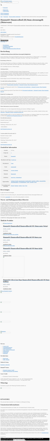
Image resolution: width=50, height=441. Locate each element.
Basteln (12, 185)
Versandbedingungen (19, 36)
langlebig (33, 181)
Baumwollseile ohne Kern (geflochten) (34, 25)
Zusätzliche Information (8, 46)
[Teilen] (2, 436)
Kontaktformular (45, 432)
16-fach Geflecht (14, 170)
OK (14, 439)
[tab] (26, 45)
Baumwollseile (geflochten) (15, 16)
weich (35, 182)
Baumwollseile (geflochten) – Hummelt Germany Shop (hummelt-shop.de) (22, 84)
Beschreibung (6, 45)
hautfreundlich (28, 181)
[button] (3, 32)
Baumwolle (13, 174)
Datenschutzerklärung (20, 439)
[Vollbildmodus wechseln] (3, 436)
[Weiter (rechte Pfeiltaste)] (2, 437)
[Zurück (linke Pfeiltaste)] (1, 437)
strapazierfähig (43, 181)
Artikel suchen (4, 2)
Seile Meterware (46, 25)
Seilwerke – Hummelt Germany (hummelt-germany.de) (12, 112)
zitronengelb (13, 166)
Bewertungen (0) (6, 47)
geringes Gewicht (14, 181)
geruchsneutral (22, 181)
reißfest (37, 181)
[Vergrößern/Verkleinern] (4, 436)
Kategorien (6, 16)
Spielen (20, 185)
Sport (23, 185)
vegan (28, 182)
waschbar (32, 182)
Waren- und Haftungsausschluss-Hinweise (12, 48)
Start (1, 16)
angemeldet (7, 197)
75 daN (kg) (13, 159)
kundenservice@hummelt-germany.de (14, 115)
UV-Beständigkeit (22, 182)
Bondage (16, 185)
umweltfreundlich (14, 182)
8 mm (12, 163)
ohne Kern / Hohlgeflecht (16, 177)
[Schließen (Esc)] (1, 436)
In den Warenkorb (4, 40)
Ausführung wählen (7, 233)
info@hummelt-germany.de (6, 129)
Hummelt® (13, 156)
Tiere (26, 185)
